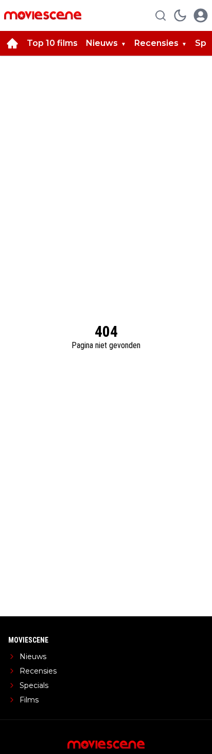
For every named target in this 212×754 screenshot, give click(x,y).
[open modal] (200, 15)
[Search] (160, 15)
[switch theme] (180, 15)
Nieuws (102, 43)
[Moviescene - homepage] (42, 15)
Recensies (156, 43)
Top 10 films (52, 43)
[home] (12, 43)
